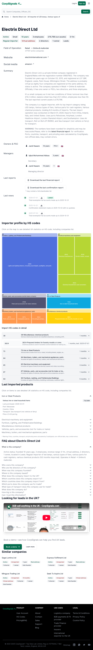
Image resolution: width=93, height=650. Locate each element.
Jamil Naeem (34, 146)
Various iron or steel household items (16, 400)
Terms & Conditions (81, 613)
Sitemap (66, 645)
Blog (37, 628)
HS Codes (20, 617)
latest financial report (60, 131)
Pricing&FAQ (21, 620)
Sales (37, 620)
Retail (27, 48)
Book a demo (11, 547)
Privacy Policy (79, 617)
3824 (7, 343)
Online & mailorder (41, 48)
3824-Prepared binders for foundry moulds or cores (41, 342)
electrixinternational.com (36, 57)
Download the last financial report (45, 180)
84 (4, 358)
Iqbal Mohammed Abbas (39, 155)
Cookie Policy (79, 620)
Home (6, 17)
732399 (87, 401)
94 (4, 379)
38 (4, 336)
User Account (22, 613)
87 (4, 372)
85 (4, 365)
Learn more (30, 547)
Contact (38, 617)
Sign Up (82, 3)
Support (38, 624)
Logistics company (62, 613)
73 (4, 351)
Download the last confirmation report (46, 188)
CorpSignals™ (20, 644)
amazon (28, 64)
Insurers (57, 629)
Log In (74, 3)
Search (85, 11)
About (37, 613)
